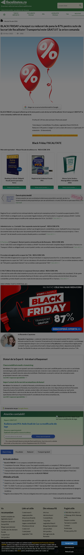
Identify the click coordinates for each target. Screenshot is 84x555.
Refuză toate (69, 551)
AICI (19, 551)
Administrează (69, 547)
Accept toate (69, 543)
